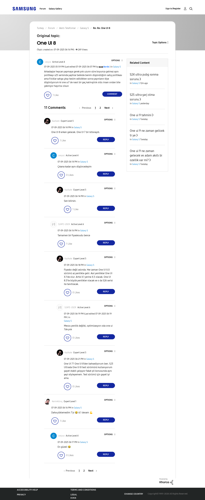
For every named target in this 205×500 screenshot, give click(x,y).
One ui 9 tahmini (140, 115)
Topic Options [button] (159, 42)
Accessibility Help (27, 490)
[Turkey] (24, 8)
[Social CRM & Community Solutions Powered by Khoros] (166, 481)
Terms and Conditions (83, 490)
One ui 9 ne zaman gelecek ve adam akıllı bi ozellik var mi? (146, 155)
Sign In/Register (173, 8)
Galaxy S (117, 66)
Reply (106, 139)
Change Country (133, 494)
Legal (74, 494)
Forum (43, 8)
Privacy (21, 494)
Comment (112, 94)
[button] (117, 60)
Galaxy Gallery (55, 8)
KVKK (73, 498)
